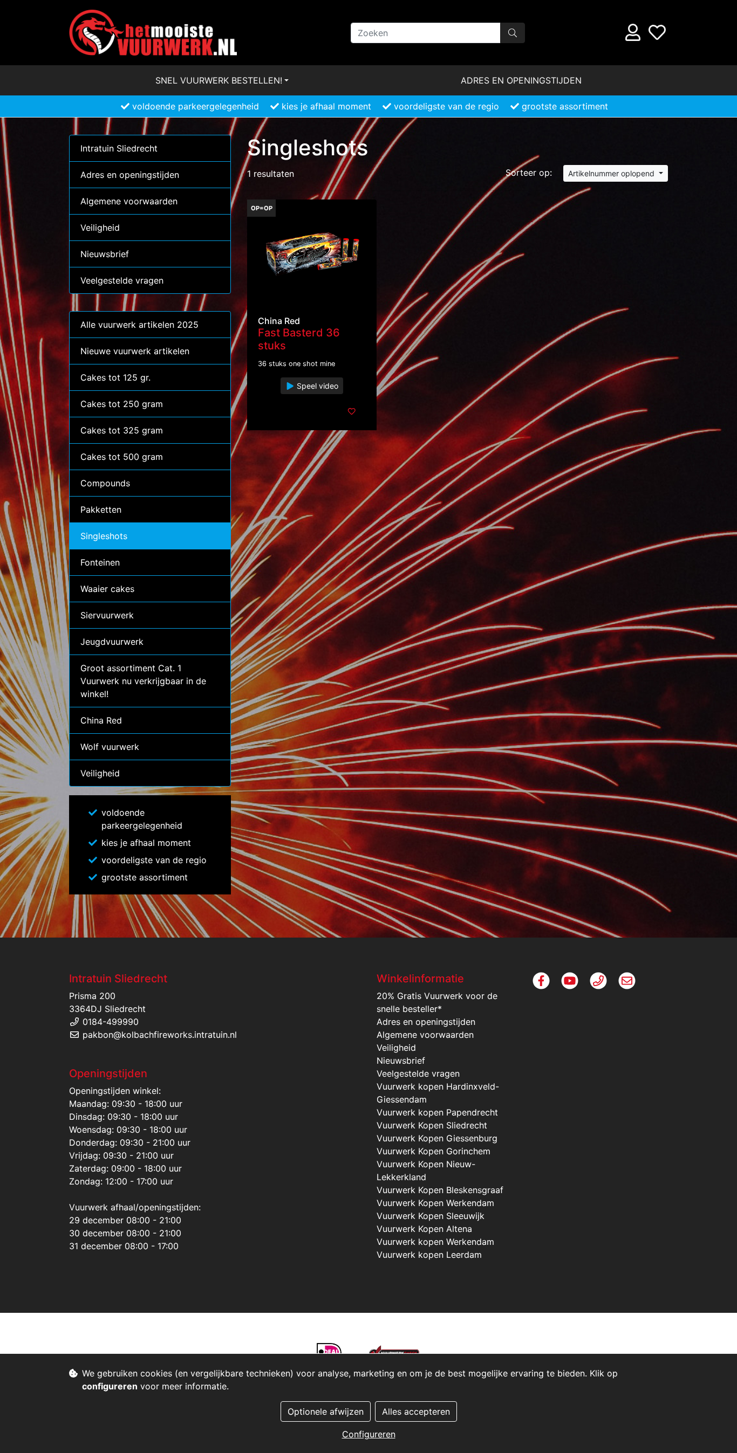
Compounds (105, 483)
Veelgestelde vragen (121, 280)
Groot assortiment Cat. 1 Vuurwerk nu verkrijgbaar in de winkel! (143, 681)
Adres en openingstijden (521, 80)
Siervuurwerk (107, 615)
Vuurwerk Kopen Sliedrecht (432, 1125)
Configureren (368, 1434)
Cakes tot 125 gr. (115, 377)
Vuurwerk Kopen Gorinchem (433, 1151)
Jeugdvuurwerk (112, 641)
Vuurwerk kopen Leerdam (429, 1254)
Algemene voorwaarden (129, 201)
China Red (101, 720)
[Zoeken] (512, 33)
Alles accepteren (416, 1411)
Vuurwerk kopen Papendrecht (437, 1112)
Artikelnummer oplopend (612, 173)
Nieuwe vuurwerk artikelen (134, 351)
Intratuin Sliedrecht (119, 148)
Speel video (316, 385)
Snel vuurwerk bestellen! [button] (218, 80)
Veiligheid (100, 227)
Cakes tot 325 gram (121, 430)
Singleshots (103, 536)
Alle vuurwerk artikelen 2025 (139, 324)
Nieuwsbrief (104, 254)
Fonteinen (100, 562)
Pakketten (100, 509)
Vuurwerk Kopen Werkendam (435, 1202)
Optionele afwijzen (326, 1411)
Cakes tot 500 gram (121, 456)
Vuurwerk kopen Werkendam (435, 1241)
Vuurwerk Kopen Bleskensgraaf (440, 1190)
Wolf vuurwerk (109, 746)
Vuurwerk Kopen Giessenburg (437, 1138)
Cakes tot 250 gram (121, 403)
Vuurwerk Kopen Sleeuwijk (430, 1215)
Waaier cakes (107, 588)
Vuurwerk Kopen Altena (424, 1228)
